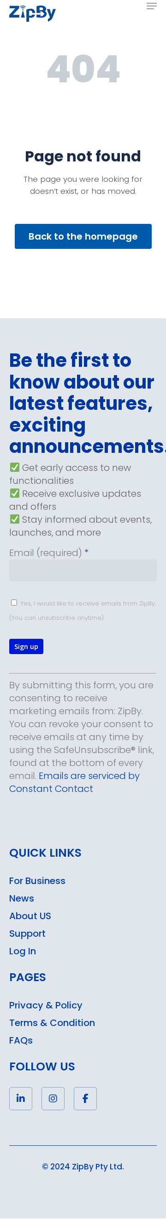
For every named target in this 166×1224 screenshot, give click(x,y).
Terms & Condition (52, 1022)
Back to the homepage (83, 236)
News (21, 898)
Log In (22, 951)
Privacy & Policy (46, 1005)
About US (30, 915)
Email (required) (49, 552)
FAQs (21, 1040)
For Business (37, 880)
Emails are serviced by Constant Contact (74, 782)
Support (27, 933)
